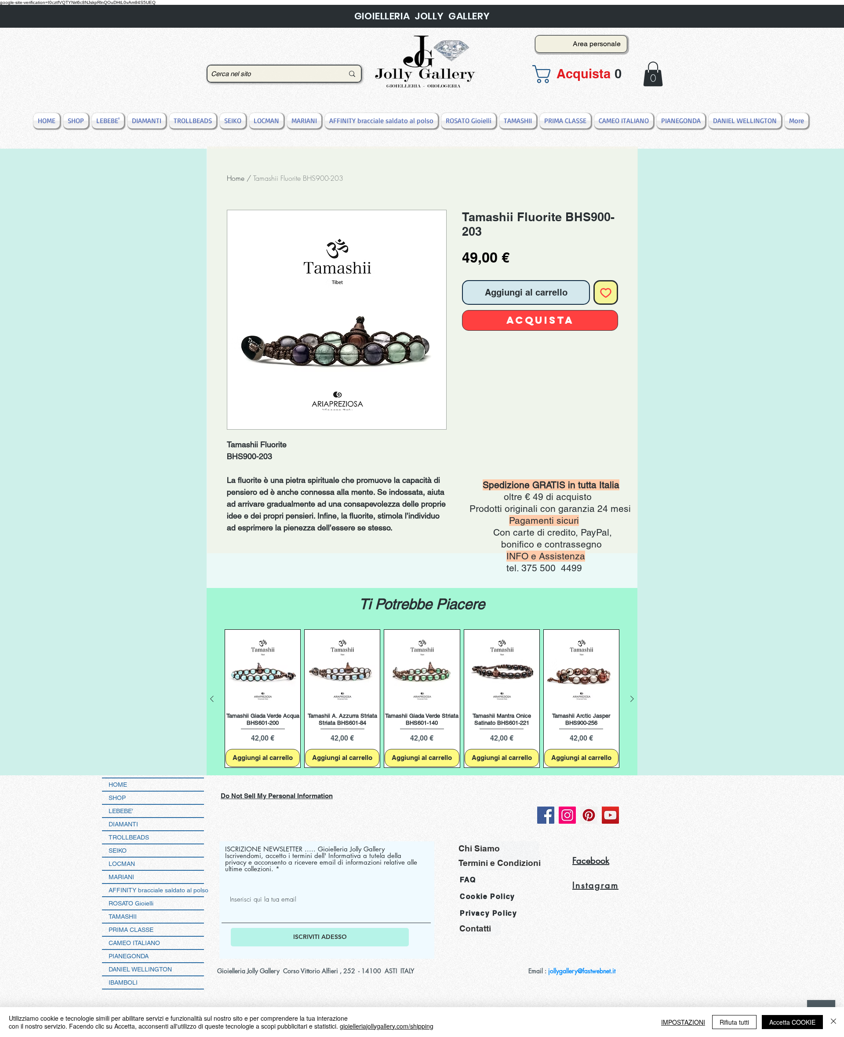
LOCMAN (122, 863)
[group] (422, 698)
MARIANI (121, 876)
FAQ (468, 880)
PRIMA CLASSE (131, 929)
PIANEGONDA (129, 956)
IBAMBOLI (123, 982)
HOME (118, 784)
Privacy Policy (488, 913)
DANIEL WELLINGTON (140, 969)
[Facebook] (545, 815)
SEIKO (118, 850)
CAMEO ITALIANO (134, 942)
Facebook (590, 860)
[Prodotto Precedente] (212, 699)
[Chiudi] (833, 1022)
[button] (578, 74)
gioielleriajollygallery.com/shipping (386, 1026)
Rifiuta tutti (734, 1022)
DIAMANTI (123, 824)
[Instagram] (567, 815)
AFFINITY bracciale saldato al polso (156, 890)
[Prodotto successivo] (632, 699)
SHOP (117, 797)
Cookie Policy (487, 896)
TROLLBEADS (129, 837)
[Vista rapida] (262, 667)
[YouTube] (610, 815)
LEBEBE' (121, 810)
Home (235, 178)
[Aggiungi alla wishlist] (605, 292)
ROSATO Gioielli (131, 903)
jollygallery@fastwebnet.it (581, 971)
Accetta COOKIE (792, 1022)
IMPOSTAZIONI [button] (683, 1022)
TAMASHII (123, 916)
